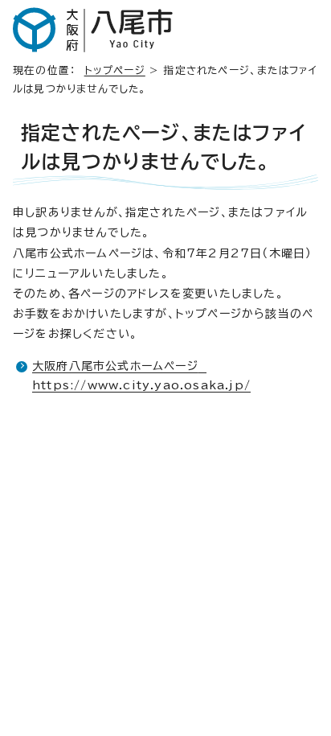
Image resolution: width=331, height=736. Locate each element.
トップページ (114, 70)
